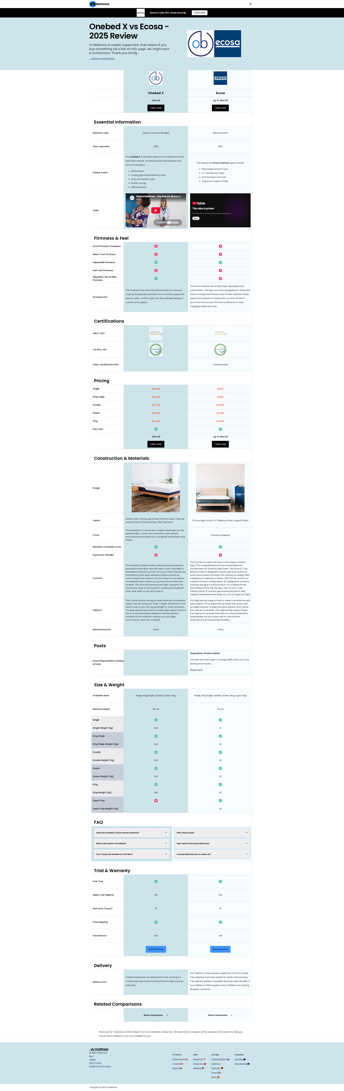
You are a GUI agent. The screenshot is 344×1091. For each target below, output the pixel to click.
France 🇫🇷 (216, 1072)
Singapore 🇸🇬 (199, 1059)
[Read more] (196, 669)
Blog (91, 1056)
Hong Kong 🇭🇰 (199, 1063)
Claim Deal (199, 12)
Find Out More (155, 949)
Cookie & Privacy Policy (100, 1066)
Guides (92, 1059)
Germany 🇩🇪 (217, 1068)
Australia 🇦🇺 (240, 1059)
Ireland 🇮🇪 (216, 1063)
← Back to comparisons (101, 58)
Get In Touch (95, 1063)
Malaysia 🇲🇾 (198, 1068)
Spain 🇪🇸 (215, 1077)
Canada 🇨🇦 (177, 1063)
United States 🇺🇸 (180, 1059)
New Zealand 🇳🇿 (242, 1063)
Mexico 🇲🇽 (177, 1068)
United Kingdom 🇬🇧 (220, 1059)
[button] (251, 4)
